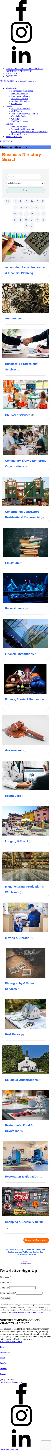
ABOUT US (11, 73)
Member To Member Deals (26, 1252)
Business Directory (14, 1250)
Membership (11, 88)
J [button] (31, 207)
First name (5, 1277)
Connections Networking (22, 129)
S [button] (15, 220)
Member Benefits (19, 126)
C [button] (26, 201)
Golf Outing (16, 111)
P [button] (32, 213)
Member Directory (19, 93)
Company (4, 1287)
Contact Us (30, 1254)
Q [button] (38, 213)
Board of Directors (19, 98)
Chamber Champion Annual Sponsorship (29, 131)
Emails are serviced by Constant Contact (27, 1312)
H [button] (21, 207)
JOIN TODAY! (7, 141)
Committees (16, 103)
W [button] (37, 220)
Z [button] (31, 226)
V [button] (31, 220)
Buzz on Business (19, 134)
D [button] (32, 201)
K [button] (37, 207)
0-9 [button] (7, 201)
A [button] (15, 201)
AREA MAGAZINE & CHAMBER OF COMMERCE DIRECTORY (24, 69)
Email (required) (8, 1293)
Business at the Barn (20, 108)
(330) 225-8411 (7, 81)
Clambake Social (18, 116)
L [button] (42, 207)
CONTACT (11, 76)
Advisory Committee (20, 101)
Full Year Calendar (19, 121)
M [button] (15, 213)
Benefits (9, 124)
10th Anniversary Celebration (24, 113)
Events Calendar (32, 1250)
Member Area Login (20, 96)
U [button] (26, 220)
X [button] (43, 220)
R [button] (43, 213)
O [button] (26, 213)
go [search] (27, 190)
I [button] (26, 207)
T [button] (20, 220)
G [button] (15, 207)
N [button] (21, 213)
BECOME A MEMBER (11, 1341)
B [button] (21, 201)
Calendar (15, 119)
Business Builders (14, 136)
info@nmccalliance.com (25, 81)
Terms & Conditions (9, 1449)
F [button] (42, 201)
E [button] (37, 201)
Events (9, 106)
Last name (5, 1282)
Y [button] (26, 226)
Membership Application (22, 91)
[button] (36, 1240)
